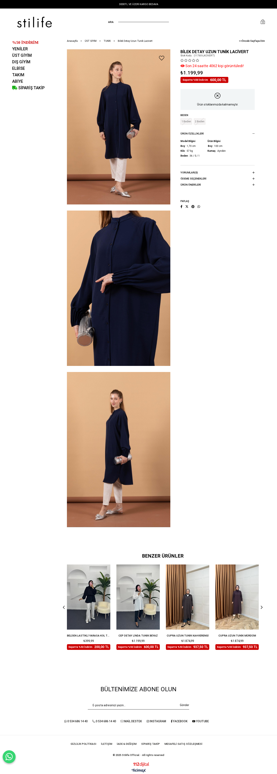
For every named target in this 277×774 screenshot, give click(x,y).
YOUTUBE (202, 721)
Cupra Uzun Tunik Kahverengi (188, 635)
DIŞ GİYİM (21, 61)
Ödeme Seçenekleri (193, 178)
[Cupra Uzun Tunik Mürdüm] (237, 597)
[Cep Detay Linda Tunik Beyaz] (138, 597)
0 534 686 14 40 (77, 721)
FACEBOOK (180, 721)
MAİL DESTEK (132, 721)
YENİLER (20, 48)
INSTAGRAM (157, 721)
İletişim (106, 743)
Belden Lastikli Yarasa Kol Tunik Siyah (88, 635)
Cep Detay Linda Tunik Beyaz (138, 635)
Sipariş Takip (150, 743)
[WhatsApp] (9, 756)
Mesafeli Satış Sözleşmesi (183, 743)
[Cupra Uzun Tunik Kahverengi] (187, 597)
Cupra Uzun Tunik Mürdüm (237, 635)
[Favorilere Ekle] (161, 58)
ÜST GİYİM (22, 55)
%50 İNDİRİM (25, 42)
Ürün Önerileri (190, 184)
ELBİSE (18, 68)
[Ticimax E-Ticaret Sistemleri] (138, 771)
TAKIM (18, 74)
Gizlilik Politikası (83, 743)
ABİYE (17, 81)
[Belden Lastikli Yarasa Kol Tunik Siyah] (88, 597)
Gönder (184, 705)
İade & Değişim (126, 743)
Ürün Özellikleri (192, 133)
